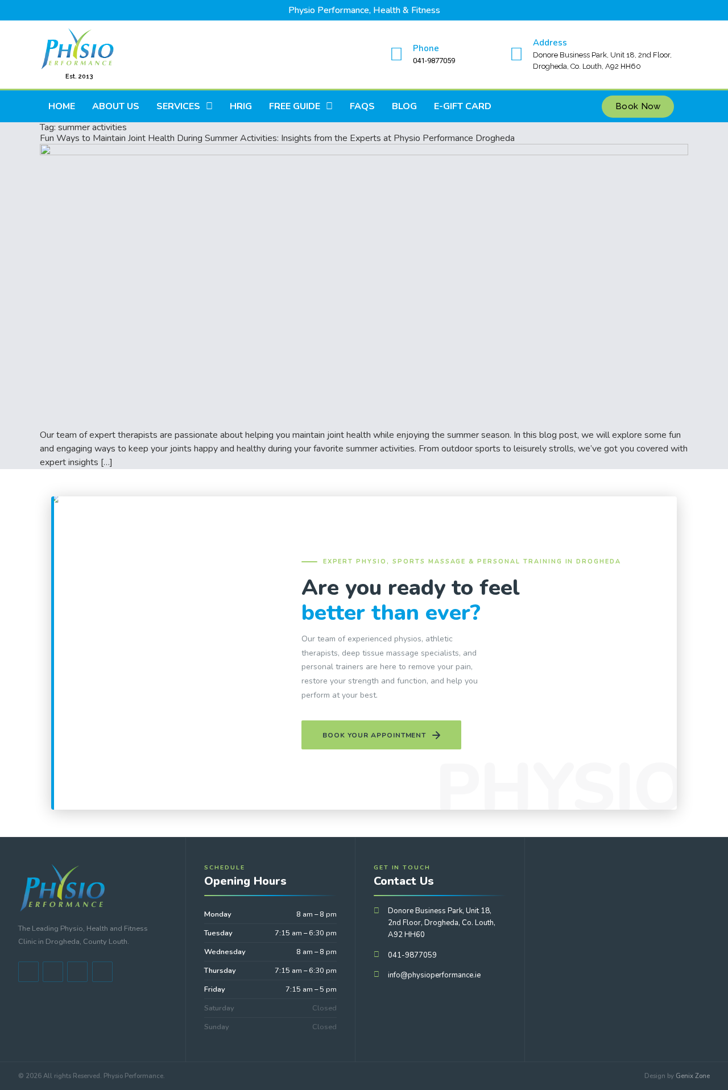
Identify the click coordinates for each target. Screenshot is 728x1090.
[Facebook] (28, 971)
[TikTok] (77, 971)
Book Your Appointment (374, 735)
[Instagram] (102, 971)
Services (178, 106)
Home (61, 106)
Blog (404, 106)
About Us (115, 106)
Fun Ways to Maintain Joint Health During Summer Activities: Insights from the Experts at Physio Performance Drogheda (277, 138)
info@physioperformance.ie (434, 975)
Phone (426, 48)
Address (550, 42)
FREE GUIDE (294, 106)
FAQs (362, 106)
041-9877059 (412, 955)
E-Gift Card (462, 106)
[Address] (516, 54)
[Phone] (396, 54)
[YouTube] (53, 971)
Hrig (241, 106)
